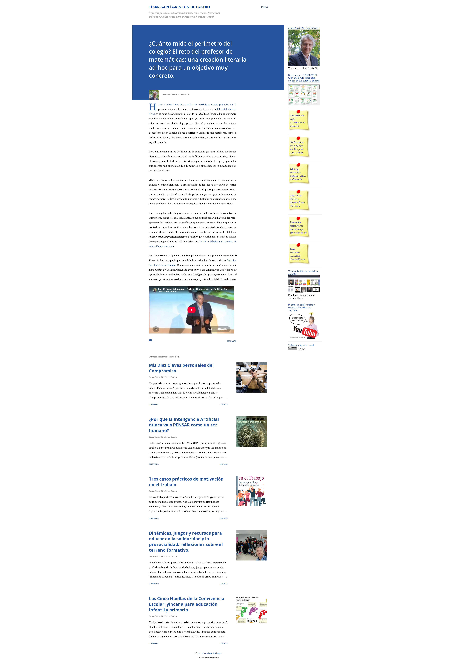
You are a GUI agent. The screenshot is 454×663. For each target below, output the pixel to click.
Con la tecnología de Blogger (209, 653)
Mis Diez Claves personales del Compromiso (181, 368)
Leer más (223, 404)
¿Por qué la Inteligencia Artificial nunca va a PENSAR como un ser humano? (184, 424)
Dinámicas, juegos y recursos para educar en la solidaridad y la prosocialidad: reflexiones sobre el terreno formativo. (186, 541)
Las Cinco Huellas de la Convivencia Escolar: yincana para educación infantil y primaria (186, 604)
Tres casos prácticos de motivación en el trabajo (186, 482)
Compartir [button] (231, 341)
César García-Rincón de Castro (179, 6)
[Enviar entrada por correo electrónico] (150, 341)
